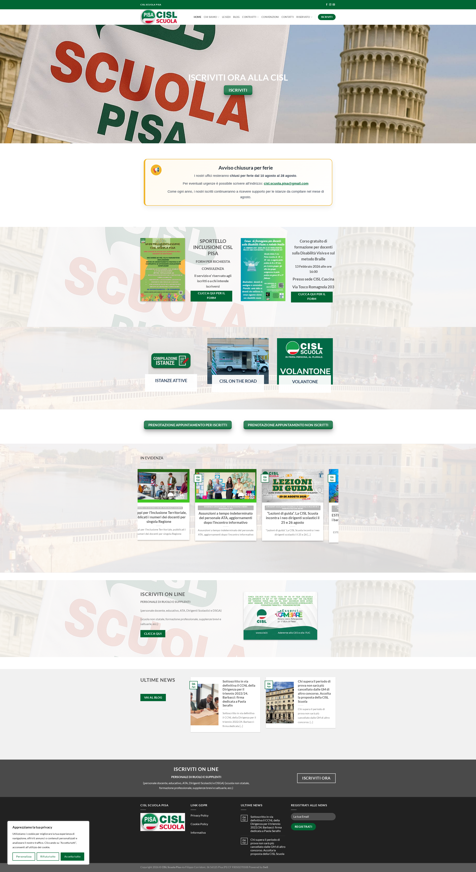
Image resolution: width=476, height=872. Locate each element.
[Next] (336, 515)
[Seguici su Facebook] (327, 4)
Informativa (198, 832)
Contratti (249, 16)
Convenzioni (270, 16)
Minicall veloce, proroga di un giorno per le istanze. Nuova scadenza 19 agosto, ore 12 (202, 518)
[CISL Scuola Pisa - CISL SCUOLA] (159, 17)
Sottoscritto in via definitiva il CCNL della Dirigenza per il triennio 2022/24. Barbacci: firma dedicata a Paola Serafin (239, 693)
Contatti (288, 16)
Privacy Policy (199, 815)
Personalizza (24, 856)
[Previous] (139, 515)
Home (197, 16)
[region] (48, 843)
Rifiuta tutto (47, 856)
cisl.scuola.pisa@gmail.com (286, 183)
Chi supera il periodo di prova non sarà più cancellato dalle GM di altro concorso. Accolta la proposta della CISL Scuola (314, 691)
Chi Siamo (210, 16)
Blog (236, 16)
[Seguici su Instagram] (330, 4)
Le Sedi (226, 16)
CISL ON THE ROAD (238, 381)
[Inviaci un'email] (334, 4)
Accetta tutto (72, 856)
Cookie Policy (199, 824)
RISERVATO (303, 16)
